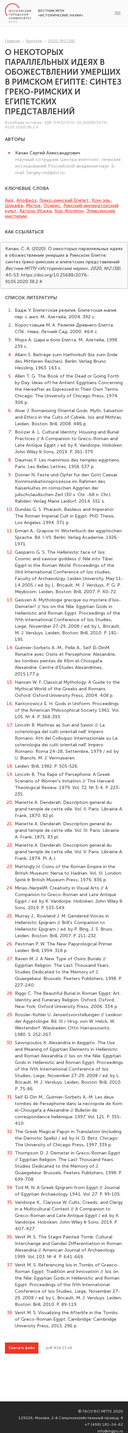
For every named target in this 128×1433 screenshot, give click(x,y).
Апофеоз (26, 200)
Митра (33, 205)
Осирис (51, 205)
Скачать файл (22, 1347)
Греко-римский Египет (64, 200)
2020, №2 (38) (61, 41)
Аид (9, 200)
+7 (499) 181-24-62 (104, 1424)
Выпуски (34, 41)
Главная (12, 41)
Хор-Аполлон (68, 211)
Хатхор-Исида (35, 211)
